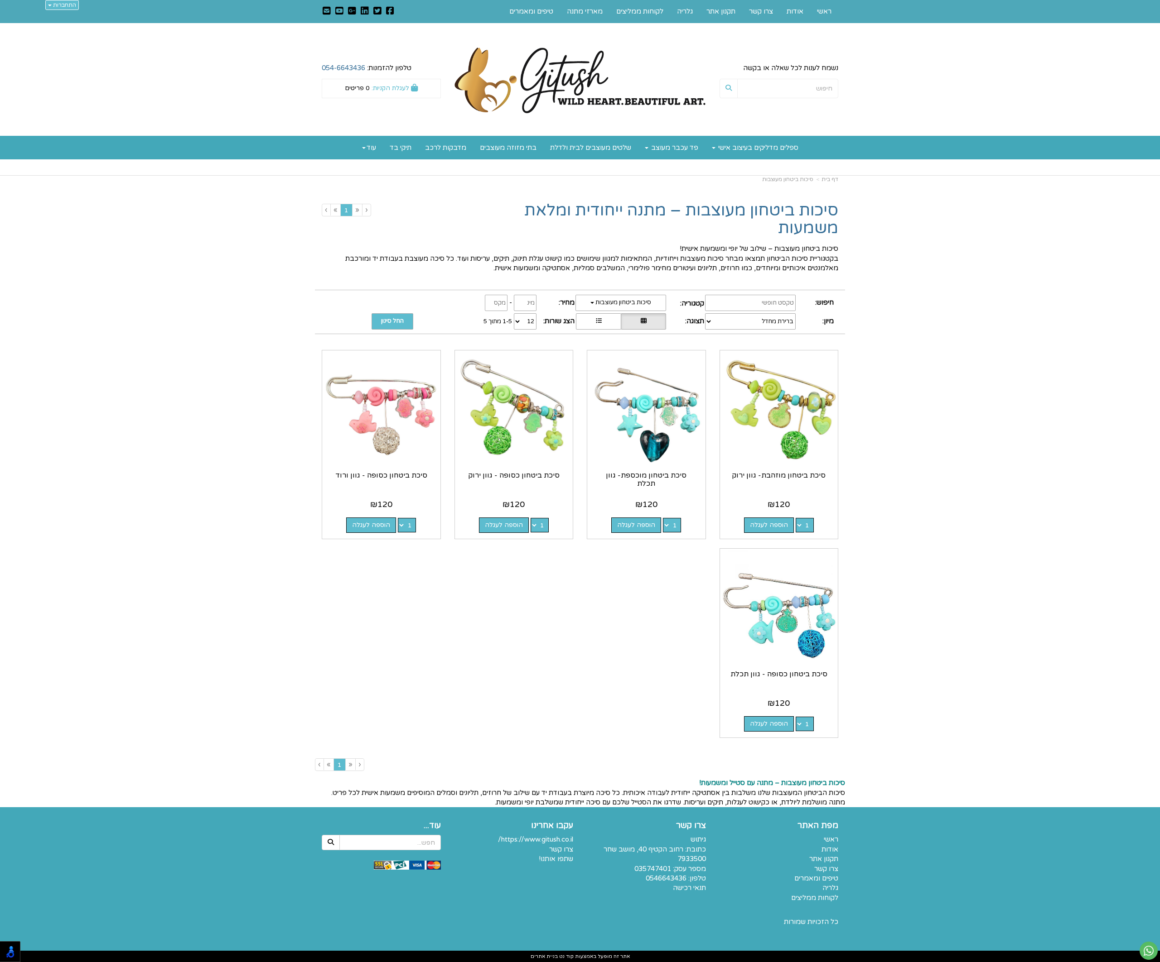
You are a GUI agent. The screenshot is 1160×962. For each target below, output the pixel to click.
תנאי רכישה (689, 888)
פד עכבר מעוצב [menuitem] (673, 148)
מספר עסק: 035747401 (670, 869)
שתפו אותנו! (556, 859)
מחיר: (567, 302)
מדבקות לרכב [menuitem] (445, 148)
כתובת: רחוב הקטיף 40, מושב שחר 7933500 (655, 854)
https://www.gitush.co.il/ (535, 839)
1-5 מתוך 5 (497, 321)
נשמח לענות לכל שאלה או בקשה (790, 68)
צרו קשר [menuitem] (761, 11)
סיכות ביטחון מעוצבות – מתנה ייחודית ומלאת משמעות (681, 219)
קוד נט (566, 956)
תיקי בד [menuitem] (400, 148)
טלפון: (697, 878)
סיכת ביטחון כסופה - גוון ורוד (381, 475)
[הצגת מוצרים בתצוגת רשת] (643, 321)
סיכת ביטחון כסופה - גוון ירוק (514, 475)
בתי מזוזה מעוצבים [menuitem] (508, 148)
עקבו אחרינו (552, 825)
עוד (371, 148)
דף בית (830, 179)
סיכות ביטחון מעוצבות (787, 179)
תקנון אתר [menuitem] (720, 11)
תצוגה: (694, 321)
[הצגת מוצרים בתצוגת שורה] (598, 321)
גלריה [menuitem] (685, 11)
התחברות (64, 5)
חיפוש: (824, 302)
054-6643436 (343, 68)
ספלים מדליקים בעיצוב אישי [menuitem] (757, 148)
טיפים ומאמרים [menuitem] (531, 11)
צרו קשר (691, 825)
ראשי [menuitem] (824, 11)
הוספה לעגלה (769, 525)
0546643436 (666, 878)
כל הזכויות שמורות (811, 922)
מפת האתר (818, 825)
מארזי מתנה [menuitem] (585, 11)
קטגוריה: (692, 303)
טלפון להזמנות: (366, 68)
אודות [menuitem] (795, 11)
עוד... (432, 825)
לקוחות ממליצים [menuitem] (639, 11)
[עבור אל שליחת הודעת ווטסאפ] (1149, 951)
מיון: (828, 321)
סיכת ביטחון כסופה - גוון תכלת (778, 674)
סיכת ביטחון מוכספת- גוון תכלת (646, 479)
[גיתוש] (580, 80)
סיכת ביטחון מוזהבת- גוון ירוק (779, 475)
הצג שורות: (559, 321)
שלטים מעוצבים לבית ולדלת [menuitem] (590, 148)
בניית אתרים (544, 956)
